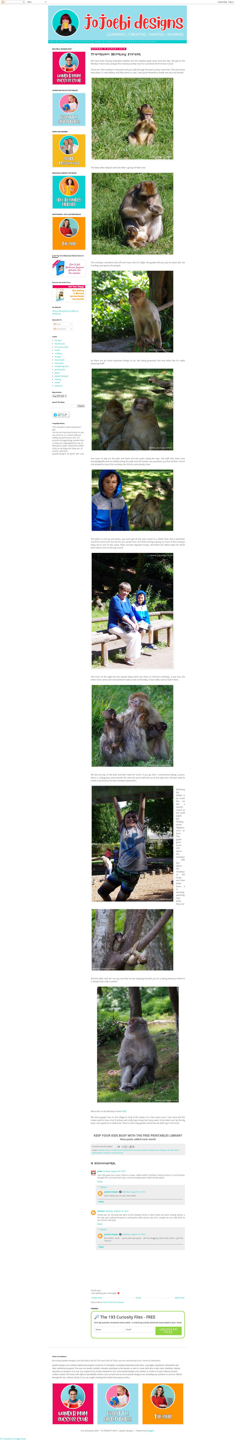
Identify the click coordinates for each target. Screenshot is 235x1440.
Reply (99, 1181)
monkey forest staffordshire (122, 1150)
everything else (62, 366)
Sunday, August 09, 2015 (114, 1171)
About (52, 41)
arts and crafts (61, 347)
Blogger (150, 1430)
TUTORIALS (71, 41)
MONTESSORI (85, 41)
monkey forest (104, 1150)
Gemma (101, 1211)
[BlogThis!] (125, 1146)
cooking (58, 353)
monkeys (138, 1150)
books (57, 350)
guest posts (60, 369)
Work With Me (123, 41)
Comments (60, 329)
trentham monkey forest (113, 1153)
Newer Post (97, 1297)
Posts (58, 324)
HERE (123, 1111)
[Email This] (123, 1146)
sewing (58, 379)
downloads (60, 360)
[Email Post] (118, 1146)
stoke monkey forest (150, 1150)
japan (57, 373)
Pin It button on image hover (13, 1438)
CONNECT (98, 41)
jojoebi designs (61, 376)
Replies (103, 1187)
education (59, 363)
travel (57, 382)
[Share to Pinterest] (133, 1146)
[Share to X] (128, 1146)
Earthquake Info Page (144, 41)
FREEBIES (109, 41)
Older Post (179, 1297)
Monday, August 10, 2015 (133, 1192)
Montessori (60, 343)
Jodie (99, 1171)
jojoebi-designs (111, 1192)
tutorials (58, 385)
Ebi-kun (58, 340)
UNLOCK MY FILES (168, 1331)
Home (138, 1297)
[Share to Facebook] (130, 1146)
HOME (61, 41)
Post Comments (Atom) (113, 1302)
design (58, 356)
